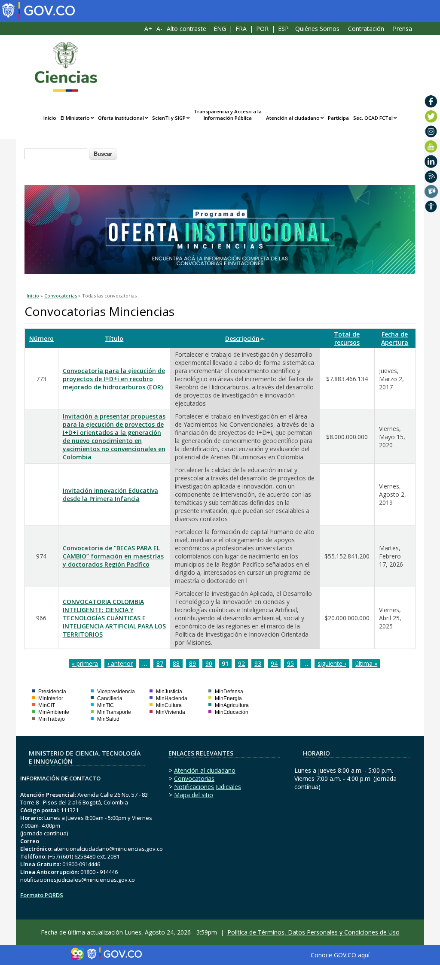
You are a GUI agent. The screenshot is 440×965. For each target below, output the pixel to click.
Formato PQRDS (41, 895)
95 (290, 663)
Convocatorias (60, 295)
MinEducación (231, 712)
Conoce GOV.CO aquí (340, 955)
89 (192, 663)
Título (114, 338)
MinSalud (108, 719)
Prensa (402, 28)
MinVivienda (170, 712)
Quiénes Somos (317, 28)
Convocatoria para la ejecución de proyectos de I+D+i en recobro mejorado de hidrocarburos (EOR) (114, 379)
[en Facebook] (431, 101)
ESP (283, 28)
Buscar (103, 154)
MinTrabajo (51, 719)
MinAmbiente (53, 712)
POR (262, 28)
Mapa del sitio (193, 795)
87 (159, 663)
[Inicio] (61, 67)
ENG (220, 28)
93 (257, 663)
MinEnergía (228, 698)
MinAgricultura (232, 705)
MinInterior (50, 698)
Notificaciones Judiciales (207, 787)
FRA (241, 28)
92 (241, 663)
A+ (148, 28)
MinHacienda (171, 698)
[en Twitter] (431, 116)
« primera (85, 663)
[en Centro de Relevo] (431, 191)
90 (208, 663)
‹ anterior (120, 663)
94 (274, 663)
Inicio (49, 118)
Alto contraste (186, 28)
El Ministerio (75, 118)
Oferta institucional (121, 118)
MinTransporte (114, 712)
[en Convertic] (431, 206)
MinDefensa (229, 692)
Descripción (242, 338)
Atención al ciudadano (293, 118)
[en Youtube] (431, 146)
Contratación (366, 28)
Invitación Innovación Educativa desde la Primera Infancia (110, 494)
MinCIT (46, 705)
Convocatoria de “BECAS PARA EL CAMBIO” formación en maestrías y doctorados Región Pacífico (113, 556)
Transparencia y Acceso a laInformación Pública (228, 114)
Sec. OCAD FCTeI (373, 118)
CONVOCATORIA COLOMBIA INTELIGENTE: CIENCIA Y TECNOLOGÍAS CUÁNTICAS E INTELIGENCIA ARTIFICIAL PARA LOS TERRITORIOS (114, 618)
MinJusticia (169, 692)
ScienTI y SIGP (169, 118)
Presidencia (52, 692)
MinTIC (105, 705)
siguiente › (332, 663)
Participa (338, 118)
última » (366, 663)
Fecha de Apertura (394, 338)
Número (41, 338)
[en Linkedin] (431, 161)
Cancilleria (109, 698)
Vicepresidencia (116, 692)
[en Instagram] (431, 131)
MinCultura (169, 705)
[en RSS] (431, 176)
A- (159, 28)
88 (176, 663)
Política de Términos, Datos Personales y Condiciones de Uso (313, 932)
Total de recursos (347, 338)
